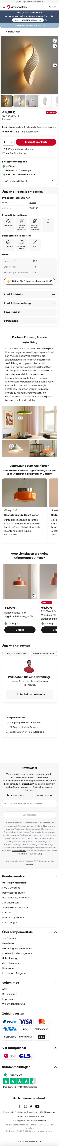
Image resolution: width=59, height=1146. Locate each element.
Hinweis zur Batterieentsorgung (30, 1116)
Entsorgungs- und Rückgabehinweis (30, 1120)
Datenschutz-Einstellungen (14, 1112)
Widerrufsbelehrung (13, 1004)
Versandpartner (14, 1048)
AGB (4, 989)
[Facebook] (21, 1106)
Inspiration (8, 973)
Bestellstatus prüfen (13, 892)
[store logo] (18, 6)
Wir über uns (9, 938)
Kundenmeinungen (16, 1067)
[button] (7, 101)
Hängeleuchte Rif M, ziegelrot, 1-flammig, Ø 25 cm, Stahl (18, 614)
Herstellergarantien (13, 917)
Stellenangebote (22, 953)
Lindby (33, 202)
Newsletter (8, 943)
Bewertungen (12, 312)
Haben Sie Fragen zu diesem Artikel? (32, 281)
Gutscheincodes (11, 963)
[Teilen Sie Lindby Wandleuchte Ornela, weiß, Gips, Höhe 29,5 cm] (55, 46)
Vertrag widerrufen (14, 882)
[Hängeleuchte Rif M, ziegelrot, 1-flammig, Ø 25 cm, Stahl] (20, 599)
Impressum (8, 999)
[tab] (29, 899)
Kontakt (6, 912)
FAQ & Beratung (11, 887)
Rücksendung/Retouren (15, 897)
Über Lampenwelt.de (17, 932)
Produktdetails (13, 294)
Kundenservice (13, 876)
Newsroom (8, 968)
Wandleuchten (12, 31)
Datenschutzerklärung (32, 854)
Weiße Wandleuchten (44, 653)
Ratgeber (21, 973)
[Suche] (50, 6)
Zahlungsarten (10, 902)
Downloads (11, 321)
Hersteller (29, 864)
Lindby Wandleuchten (15, 653)
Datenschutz (9, 994)
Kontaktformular (19, 850)
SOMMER (28, 20)
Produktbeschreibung (17, 303)
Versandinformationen (15, 907)
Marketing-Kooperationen (17, 948)
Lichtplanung (9, 958)
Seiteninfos (10, 983)
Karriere (6, 953)
